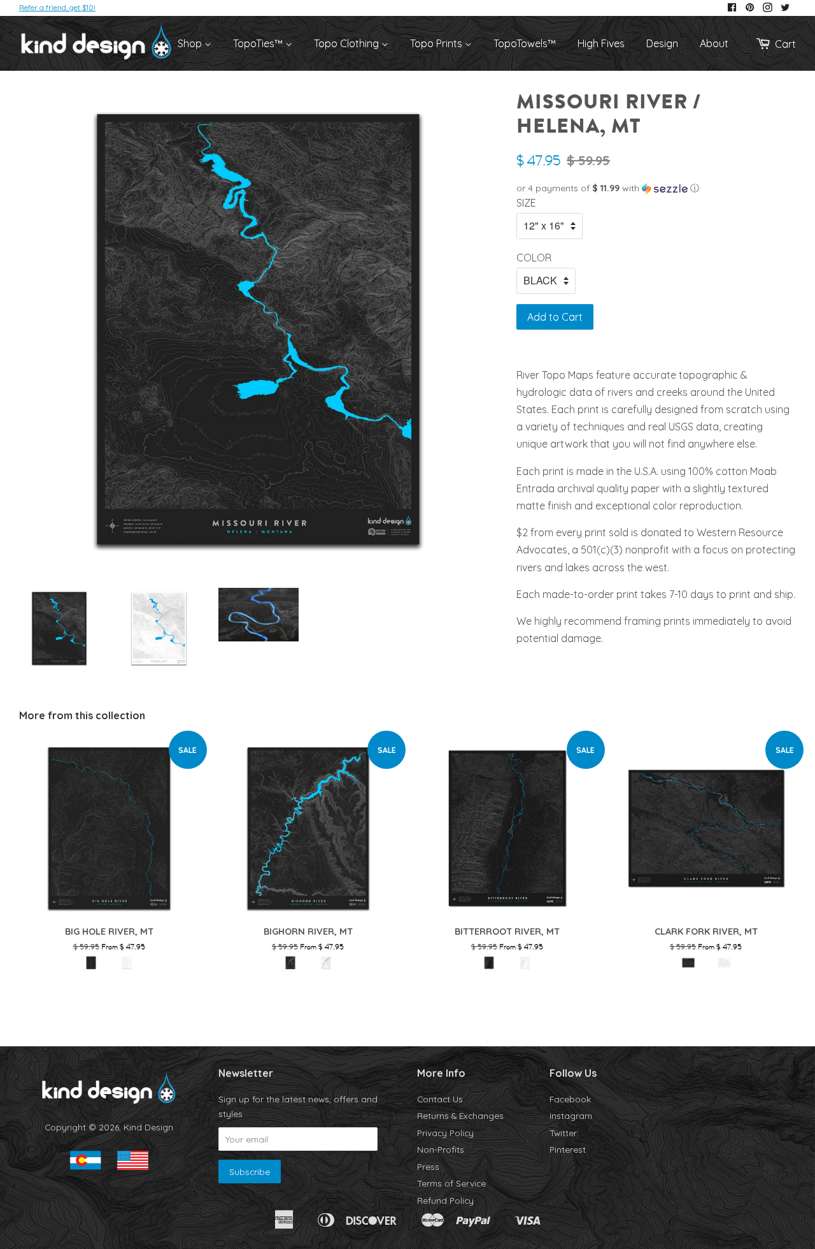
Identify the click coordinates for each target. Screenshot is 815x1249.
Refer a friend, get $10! (57, 7)
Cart (785, 44)
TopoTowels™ (524, 43)
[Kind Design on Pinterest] (750, 8)
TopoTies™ (259, 43)
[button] (656, 188)
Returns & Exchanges (460, 1115)
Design (662, 43)
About (714, 43)
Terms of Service (451, 1183)
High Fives (601, 43)
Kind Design (148, 1126)
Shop (191, 43)
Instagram (570, 1115)
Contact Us (440, 1098)
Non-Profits (440, 1149)
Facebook (570, 1098)
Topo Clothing (347, 43)
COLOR (533, 257)
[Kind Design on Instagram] (767, 8)
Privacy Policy (445, 1132)
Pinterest (567, 1149)
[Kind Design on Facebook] (732, 8)
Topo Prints (437, 43)
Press (428, 1166)
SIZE (526, 202)
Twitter (563, 1132)
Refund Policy (445, 1200)
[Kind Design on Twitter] (785, 8)
